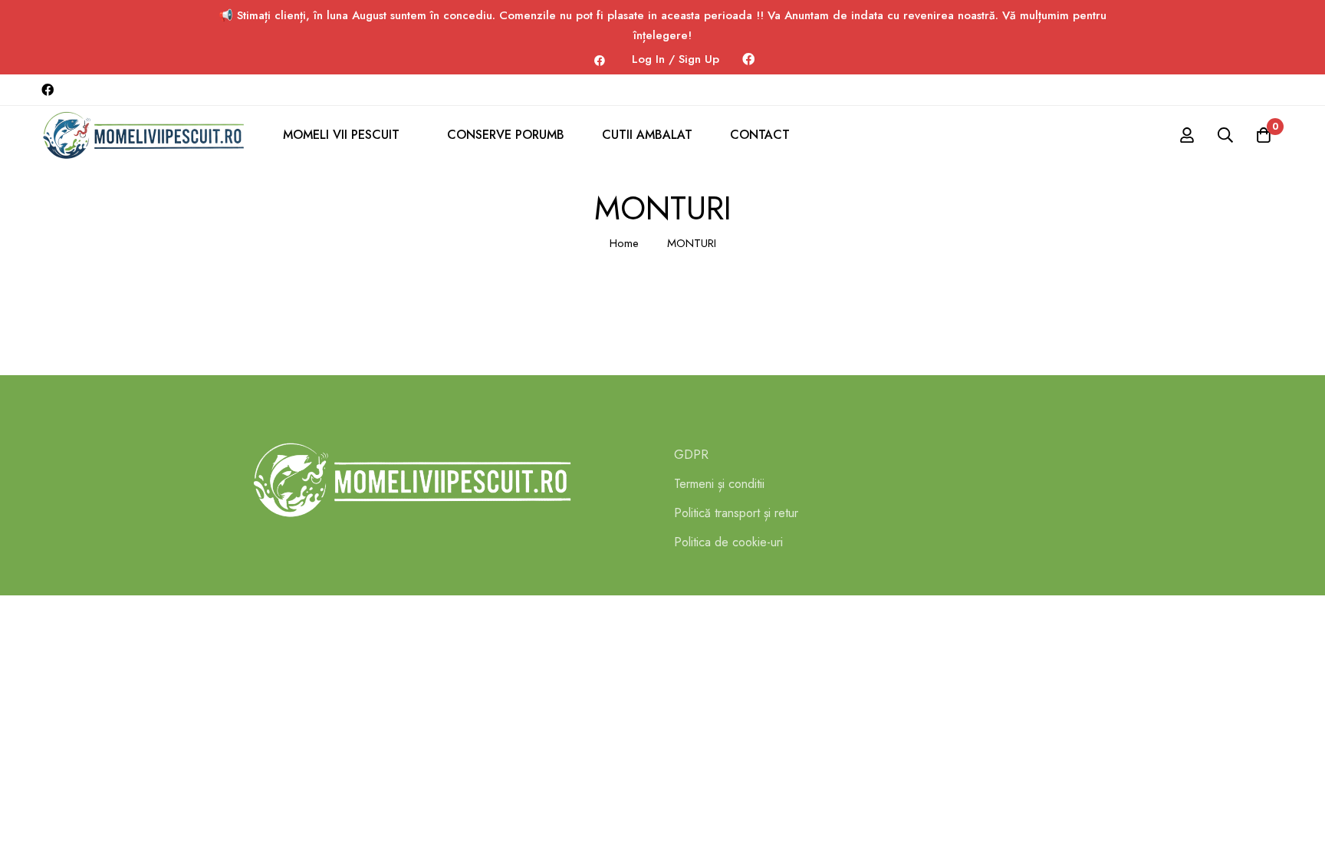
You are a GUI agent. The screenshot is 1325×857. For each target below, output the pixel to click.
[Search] (1225, 135)
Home (624, 243)
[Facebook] (748, 59)
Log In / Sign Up (675, 59)
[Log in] (1187, 135)
